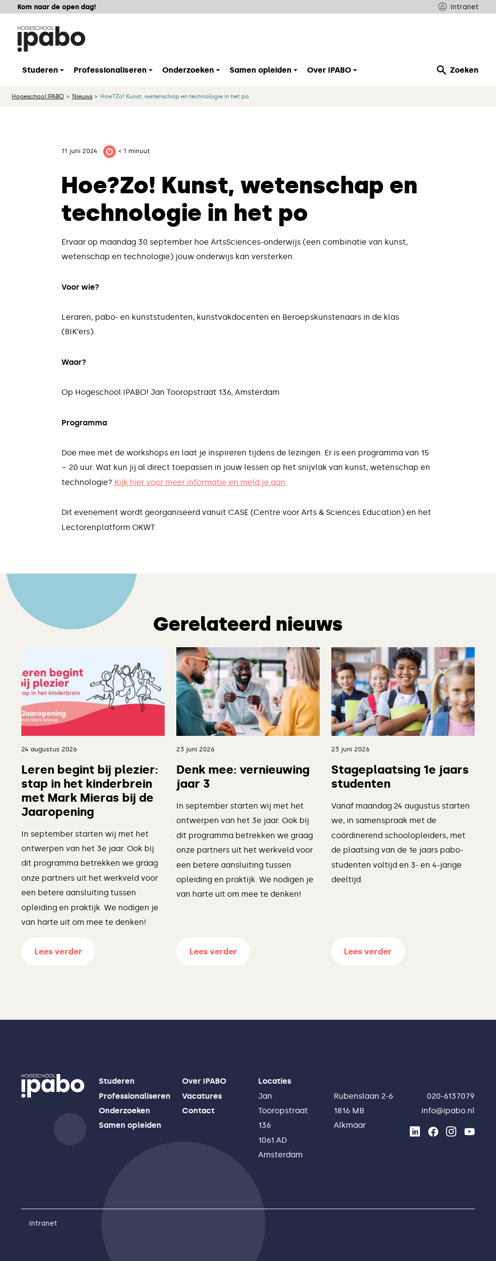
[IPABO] (51, 39)
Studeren (117, 1081)
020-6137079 (451, 1096)
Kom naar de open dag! (56, 7)
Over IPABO (204, 1081)
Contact (198, 1110)
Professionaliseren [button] (110, 70)
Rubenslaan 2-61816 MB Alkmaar (363, 1110)
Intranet (464, 7)
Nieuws (82, 96)
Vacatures (202, 1096)
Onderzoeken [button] (188, 70)
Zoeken (464, 70)
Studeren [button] (40, 70)
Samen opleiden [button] (261, 70)
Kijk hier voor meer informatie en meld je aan (199, 482)
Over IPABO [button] (329, 70)
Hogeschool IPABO (38, 96)
